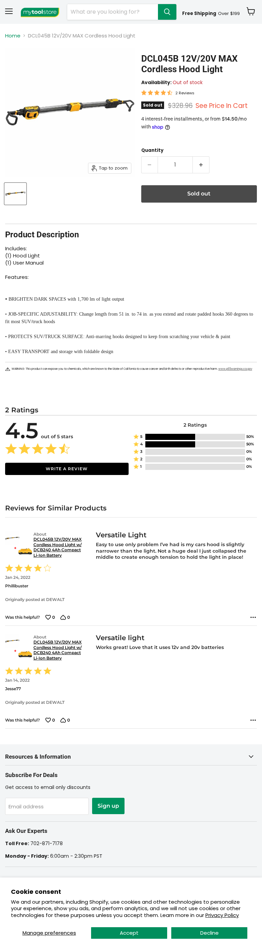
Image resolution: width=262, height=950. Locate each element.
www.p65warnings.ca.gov (235, 369)
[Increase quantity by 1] (201, 164)
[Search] (167, 12)
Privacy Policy (222, 915)
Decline (209, 932)
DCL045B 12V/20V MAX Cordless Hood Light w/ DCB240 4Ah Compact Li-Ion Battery (57, 547)
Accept (129, 932)
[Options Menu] (253, 617)
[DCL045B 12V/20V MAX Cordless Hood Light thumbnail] (15, 194)
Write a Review (67, 468)
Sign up (108, 806)
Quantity (152, 150)
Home (12, 35)
